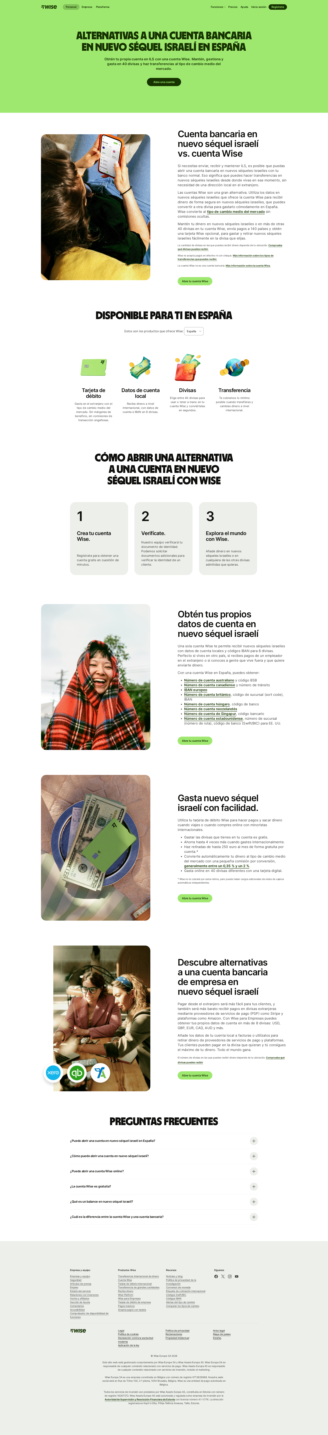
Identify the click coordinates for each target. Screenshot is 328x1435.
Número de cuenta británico (207, 695)
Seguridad (75, 1280)
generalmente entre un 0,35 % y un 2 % (216, 866)
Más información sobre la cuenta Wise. (248, 265)
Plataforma (103, 7)
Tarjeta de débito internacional (135, 1283)
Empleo (74, 1287)
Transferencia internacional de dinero (138, 1276)
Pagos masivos (126, 1305)
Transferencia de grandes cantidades (138, 1287)
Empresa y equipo (80, 1276)
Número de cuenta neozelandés (210, 709)
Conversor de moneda (178, 1287)
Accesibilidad (77, 1309)
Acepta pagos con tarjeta (132, 1309)
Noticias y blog (174, 1276)
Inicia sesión (258, 7)
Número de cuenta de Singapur (210, 714)
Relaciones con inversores (84, 1294)
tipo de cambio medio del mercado (236, 212)
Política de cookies (128, 1334)
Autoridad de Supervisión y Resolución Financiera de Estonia (140, 1399)
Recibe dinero (125, 1291)
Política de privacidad (177, 1330)
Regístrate (277, 7)
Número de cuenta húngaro (207, 704)
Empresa (87, 7)
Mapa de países (222, 1334)
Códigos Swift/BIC (176, 1294)
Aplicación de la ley (128, 1345)
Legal (121, 1330)
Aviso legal (219, 1330)
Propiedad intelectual (177, 1337)
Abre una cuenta (164, 82)
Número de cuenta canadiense (209, 685)
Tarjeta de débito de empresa (134, 1302)
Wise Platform (125, 1294)
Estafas (217, 1337)
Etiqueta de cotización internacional (185, 1291)
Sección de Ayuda (80, 1302)
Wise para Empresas (129, 1298)
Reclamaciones (174, 1334)
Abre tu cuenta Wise (195, 281)
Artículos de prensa (80, 1283)
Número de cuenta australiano (209, 680)
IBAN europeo (195, 690)
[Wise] (49, 7)
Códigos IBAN (173, 1298)
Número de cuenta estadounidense (213, 718)
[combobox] (194, 331)
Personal (71, 7)
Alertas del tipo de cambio (180, 1302)
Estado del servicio (80, 1291)
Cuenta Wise (125, 1280)
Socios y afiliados (79, 1298)
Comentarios (77, 1305)
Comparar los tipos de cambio (182, 1305)
